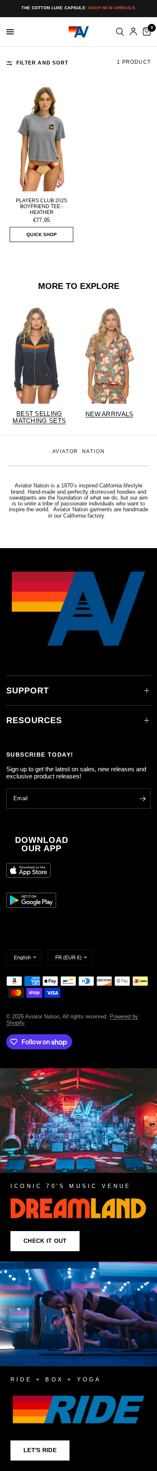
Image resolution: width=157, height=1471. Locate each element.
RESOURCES (34, 720)
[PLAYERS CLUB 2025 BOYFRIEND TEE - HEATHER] (41, 138)
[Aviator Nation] (78, 1164)
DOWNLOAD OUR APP (41, 844)
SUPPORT (27, 690)
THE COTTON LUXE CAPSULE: (78, 7)
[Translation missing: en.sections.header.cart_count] (145, 31)
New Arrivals (109, 413)
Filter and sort (42, 63)
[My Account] (133, 31)
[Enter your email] (142, 798)
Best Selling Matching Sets (39, 417)
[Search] (120, 31)
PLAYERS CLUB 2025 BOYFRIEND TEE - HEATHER (41, 206)
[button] (45, 1241)
